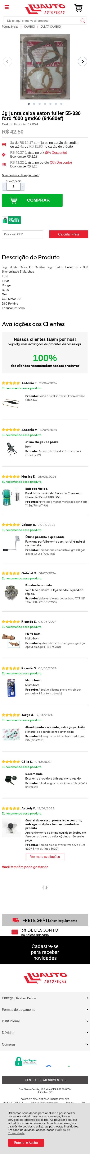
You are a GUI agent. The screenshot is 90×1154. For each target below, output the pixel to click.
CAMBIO (30, 26)
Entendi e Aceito (26, 1143)
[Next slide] (82, 61)
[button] (29, 104)
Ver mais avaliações (45, 857)
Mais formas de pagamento (20, 175)
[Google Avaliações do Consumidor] (59, 1061)
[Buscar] (82, 20)
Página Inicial (10, 26)
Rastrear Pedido (26, 998)
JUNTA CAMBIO (51, 26)
